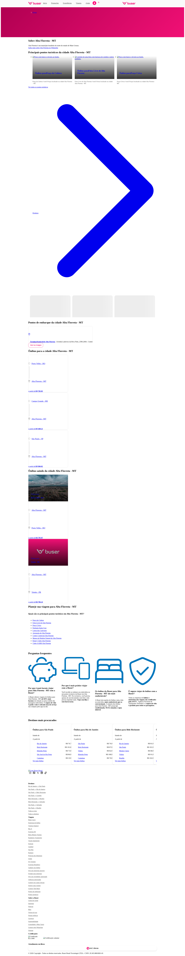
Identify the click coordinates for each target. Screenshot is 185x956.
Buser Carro (32, 820)
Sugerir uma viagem (34, 885)
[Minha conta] (94, 3)
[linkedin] (42, 773)
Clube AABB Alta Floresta (42, 643)
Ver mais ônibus (38, 761)
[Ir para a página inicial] (35, 771)
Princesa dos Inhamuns (35, 856)
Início (45, 3)
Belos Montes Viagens (35, 835)
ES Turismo (32, 862)
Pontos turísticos (33, 894)
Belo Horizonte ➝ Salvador (36, 802)
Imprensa (31, 903)
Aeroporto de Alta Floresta (42, 633)
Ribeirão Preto (42, 751)
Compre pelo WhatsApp (35, 927)
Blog (29, 909)
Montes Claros (124, 751)
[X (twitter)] (38, 773)
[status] (50, 306)
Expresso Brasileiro (34, 865)
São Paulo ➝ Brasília (34, 808)
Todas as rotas (32, 811)
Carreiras (31, 918)
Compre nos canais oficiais (36, 882)
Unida (30, 859)
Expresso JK (32, 832)
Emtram (30, 844)
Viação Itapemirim (34, 841)
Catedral (30, 847)
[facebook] (34, 773)
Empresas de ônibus (34, 823)
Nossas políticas (33, 915)
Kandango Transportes (35, 838)
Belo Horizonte (42, 747)
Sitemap (30, 930)
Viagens (78, 3)
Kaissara (30, 853)
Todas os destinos (33, 814)
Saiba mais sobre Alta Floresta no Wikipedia (43, 48)
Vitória (80, 751)
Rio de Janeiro (42, 743)
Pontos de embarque (34, 891)
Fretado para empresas (35, 873)
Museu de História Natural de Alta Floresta (47, 638)
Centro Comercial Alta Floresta (43, 636)
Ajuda (88, 3)
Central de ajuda (33, 900)
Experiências (68, 3)
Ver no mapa (35, 345)
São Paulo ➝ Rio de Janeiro (36, 789)
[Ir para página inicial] (34, 3)
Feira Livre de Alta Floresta (42, 623)
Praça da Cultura (38, 620)
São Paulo (81, 743)
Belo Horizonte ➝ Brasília (36, 798)
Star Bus (30, 850)
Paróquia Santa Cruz (39, 628)
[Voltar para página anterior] (98, 3)
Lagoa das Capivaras (40, 630)
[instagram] (30, 773)
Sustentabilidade (33, 921)
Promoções (55, 3)
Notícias (30, 906)
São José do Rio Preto (44, 754)
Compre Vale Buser (34, 888)
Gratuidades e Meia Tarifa (36, 924)
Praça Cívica (37, 625)
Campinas (40, 758)
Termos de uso (32, 912)
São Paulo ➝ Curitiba (34, 795)
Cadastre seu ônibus (34, 868)
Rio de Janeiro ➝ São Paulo (36, 786)
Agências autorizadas (34, 879)
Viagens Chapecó (33, 826)
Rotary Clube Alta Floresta (42, 641)
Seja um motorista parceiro (36, 870)
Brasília (121, 758)
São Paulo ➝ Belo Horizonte (37, 792)
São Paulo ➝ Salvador (35, 805)
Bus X (30, 829)
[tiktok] (46, 773)
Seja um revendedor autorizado (37, 876)
